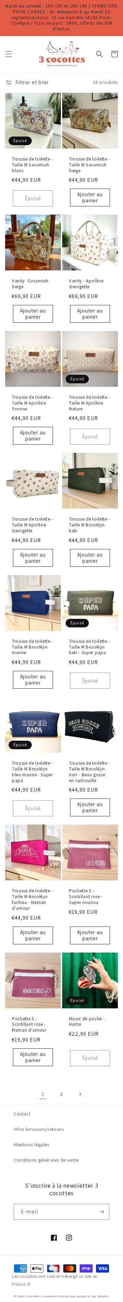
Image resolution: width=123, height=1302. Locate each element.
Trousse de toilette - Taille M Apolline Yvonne (32, 403)
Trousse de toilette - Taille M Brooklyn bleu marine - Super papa (32, 772)
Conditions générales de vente (46, 1160)
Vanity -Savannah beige (30, 284)
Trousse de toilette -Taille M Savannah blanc (32, 165)
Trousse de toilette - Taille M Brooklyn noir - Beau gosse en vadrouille (89, 772)
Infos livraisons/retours (39, 1129)
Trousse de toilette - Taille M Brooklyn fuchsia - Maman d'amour (32, 899)
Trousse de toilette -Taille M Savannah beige (89, 165)
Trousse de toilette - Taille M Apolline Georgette (32, 525)
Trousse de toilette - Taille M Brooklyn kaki (89, 525)
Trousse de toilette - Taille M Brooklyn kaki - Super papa (89, 647)
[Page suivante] (79, 1094)
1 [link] (43, 1094)
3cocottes (33, 1296)
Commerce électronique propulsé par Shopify (75, 1296)
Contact (22, 1114)
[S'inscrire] (101, 1212)
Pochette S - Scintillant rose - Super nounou (86, 896)
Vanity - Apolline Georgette (86, 284)
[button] (8, 54)
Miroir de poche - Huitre (87, 1021)
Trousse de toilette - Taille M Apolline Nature (89, 403)
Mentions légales (32, 1144)
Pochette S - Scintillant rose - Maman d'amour (29, 1024)
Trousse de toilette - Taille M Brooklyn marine (32, 647)
